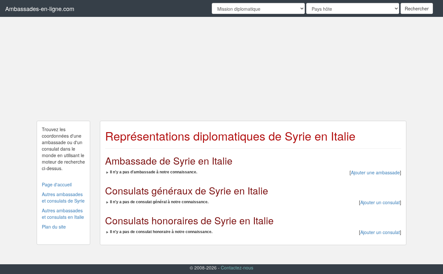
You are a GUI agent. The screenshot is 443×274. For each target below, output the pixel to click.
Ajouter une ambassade (375, 172)
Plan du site (54, 226)
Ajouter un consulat (380, 202)
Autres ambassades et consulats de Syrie (63, 197)
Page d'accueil (57, 184)
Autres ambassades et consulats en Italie (63, 213)
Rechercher (417, 8)
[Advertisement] (221, 68)
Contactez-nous (237, 267)
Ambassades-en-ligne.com (39, 8)
